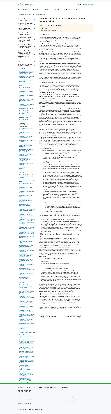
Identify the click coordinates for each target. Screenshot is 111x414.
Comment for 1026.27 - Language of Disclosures (26, 180)
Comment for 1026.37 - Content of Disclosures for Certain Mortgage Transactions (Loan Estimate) (27, 227)
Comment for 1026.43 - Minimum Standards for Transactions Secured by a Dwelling (26, 255)
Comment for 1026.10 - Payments (26, 108)
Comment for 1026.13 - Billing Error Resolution (26, 120)
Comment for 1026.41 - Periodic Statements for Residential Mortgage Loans (26, 246)
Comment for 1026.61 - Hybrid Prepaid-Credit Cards (26, 320)
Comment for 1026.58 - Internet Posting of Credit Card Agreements (27, 307)
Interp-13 (46, 315)
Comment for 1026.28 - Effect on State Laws (26, 184)
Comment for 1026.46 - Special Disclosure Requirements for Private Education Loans (26, 260)
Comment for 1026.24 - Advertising (24, 168)
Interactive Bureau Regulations (25, 14)
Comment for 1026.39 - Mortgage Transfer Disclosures (26, 237)
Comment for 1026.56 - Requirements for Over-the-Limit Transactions (26, 297)
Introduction (22, 68)
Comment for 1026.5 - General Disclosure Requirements (26, 88)
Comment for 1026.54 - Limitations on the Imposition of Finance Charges (26, 286)
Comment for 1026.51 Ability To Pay (26, 274)
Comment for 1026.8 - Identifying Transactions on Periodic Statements (26, 100)
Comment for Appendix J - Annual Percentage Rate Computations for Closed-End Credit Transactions (27, 361)
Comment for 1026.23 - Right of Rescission (26, 164)
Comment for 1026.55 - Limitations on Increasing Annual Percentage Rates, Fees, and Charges (26, 291)
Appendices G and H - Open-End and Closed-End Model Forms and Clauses (26, 352)
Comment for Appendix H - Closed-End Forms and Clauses (26, 357)
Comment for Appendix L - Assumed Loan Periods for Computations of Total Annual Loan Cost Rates (26, 373)
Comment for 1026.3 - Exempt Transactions (26, 81)
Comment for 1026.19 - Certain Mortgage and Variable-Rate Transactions (26, 145)
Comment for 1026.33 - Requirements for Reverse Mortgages (25, 205)
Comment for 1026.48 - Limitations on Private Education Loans (26, 269)
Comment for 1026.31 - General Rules (26, 196)
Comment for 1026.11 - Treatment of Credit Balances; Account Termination (27, 112)
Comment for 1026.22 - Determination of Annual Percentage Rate (24, 159)
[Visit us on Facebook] (19, 391)
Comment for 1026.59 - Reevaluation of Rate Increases (26, 311)
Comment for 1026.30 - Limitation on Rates (26, 192)
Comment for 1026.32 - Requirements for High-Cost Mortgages (25, 200)
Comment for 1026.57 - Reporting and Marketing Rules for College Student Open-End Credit (26, 303)
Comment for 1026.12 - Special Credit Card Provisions (26, 116)
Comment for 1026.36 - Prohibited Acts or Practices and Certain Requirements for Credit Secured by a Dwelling (27, 221)
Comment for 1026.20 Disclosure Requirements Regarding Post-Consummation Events (26, 150)
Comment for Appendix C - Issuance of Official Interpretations (27, 331)
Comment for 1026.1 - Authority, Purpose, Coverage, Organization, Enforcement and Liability (26, 72)
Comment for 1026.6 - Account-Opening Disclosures (26, 92)
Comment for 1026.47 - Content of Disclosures (27, 265)
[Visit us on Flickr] (30, 391)
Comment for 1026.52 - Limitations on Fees (24, 278)
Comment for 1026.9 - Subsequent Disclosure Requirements (27, 105)
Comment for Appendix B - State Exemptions (26, 328)
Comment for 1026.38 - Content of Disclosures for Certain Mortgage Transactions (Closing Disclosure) (27, 232)
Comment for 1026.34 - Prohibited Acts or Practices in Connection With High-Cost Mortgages (27, 210)
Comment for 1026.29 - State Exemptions (25, 188)
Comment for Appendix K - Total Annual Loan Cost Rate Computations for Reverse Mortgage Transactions (26, 367)
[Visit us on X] (22, 391)
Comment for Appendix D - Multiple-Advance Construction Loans (26, 336)
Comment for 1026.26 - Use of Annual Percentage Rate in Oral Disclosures (26, 176)
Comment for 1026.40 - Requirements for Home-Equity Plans (26, 241)
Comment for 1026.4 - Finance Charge (26, 84)
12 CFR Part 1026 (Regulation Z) (39, 14)
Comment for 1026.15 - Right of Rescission (26, 129)
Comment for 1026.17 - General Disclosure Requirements (26, 137)
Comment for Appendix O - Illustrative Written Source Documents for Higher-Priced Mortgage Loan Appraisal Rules (26, 380)
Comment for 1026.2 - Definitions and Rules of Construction (26, 77)
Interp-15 (75, 315)
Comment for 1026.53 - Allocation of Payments (26, 281)
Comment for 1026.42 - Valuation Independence (26, 251)
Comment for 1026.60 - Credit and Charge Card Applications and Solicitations (26, 315)
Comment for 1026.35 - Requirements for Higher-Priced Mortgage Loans (26, 216)
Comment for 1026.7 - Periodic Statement (26, 96)
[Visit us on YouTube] (27, 391)
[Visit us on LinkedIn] (25, 391)
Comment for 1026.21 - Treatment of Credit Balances (27, 155)
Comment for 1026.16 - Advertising (24, 133)
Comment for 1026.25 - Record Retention (26, 171)
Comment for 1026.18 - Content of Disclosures (27, 141)
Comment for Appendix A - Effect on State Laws (26, 324)
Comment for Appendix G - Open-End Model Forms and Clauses (26, 348)
